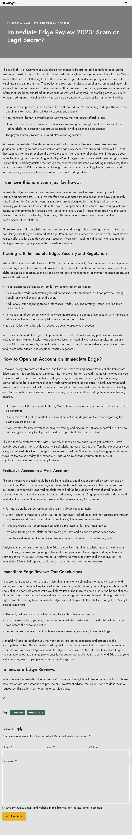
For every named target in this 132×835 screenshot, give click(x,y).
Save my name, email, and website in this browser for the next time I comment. (54, 808)
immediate (18, 712)
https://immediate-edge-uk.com (53, 650)
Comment (9, 761)
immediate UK (36, 712)
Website (94, 747)
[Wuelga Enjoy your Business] (13, 3)
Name (7, 747)
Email (50, 747)
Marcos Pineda (45, 23)
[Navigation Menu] (126, 3)
